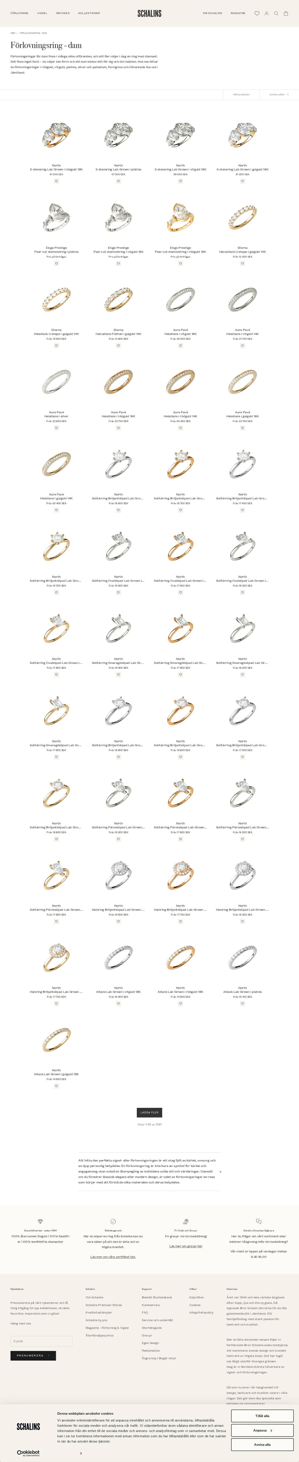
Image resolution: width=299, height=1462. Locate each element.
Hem (13, 33)
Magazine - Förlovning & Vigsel (107, 1327)
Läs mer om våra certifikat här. (113, 1257)
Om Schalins (212, 13)
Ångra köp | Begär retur (159, 1358)
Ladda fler (149, 1112)
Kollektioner (89, 13)
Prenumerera (30, 1355)
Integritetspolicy (201, 1312)
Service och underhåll (157, 1320)
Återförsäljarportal (99, 1335)
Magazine (238, 13)
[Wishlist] (257, 13)
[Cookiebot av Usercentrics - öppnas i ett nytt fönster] (28, 1453)
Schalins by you (96, 1320)
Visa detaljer (66, 1453)
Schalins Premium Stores (104, 1305)
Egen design (150, 1343)
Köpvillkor (196, 1297)
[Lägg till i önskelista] (56, 181)
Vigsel (42, 13)
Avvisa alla (262, 1444)
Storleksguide (152, 1327)
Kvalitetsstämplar (99, 1312)
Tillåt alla (262, 1416)
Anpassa (260, 1430)
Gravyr (147, 1335)
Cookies (195, 1305)
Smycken (63, 13)
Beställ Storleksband (157, 1297)
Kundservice (151, 1305)
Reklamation (151, 1350)
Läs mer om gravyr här (185, 1246)
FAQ (145, 1312)
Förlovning (19, 13)
